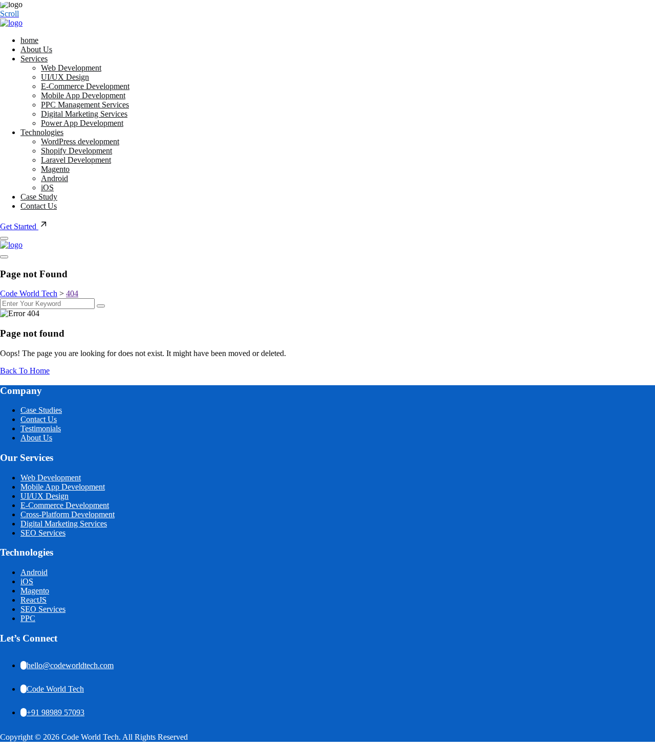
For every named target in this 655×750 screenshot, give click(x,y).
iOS (47, 187)
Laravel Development (76, 160)
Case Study (38, 196)
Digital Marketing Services (84, 113)
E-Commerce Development (85, 86)
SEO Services (43, 532)
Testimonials (40, 428)
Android (54, 178)
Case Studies (41, 410)
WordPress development (80, 141)
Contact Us (38, 206)
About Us (36, 49)
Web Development (71, 67)
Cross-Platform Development (67, 514)
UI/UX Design (65, 77)
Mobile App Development (83, 95)
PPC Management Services (85, 104)
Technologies (41, 132)
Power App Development (82, 123)
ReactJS (33, 599)
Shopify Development (76, 150)
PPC (27, 618)
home (29, 40)
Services (34, 58)
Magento (55, 169)
